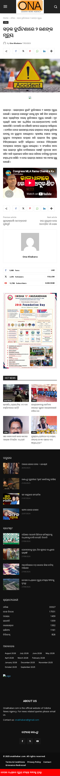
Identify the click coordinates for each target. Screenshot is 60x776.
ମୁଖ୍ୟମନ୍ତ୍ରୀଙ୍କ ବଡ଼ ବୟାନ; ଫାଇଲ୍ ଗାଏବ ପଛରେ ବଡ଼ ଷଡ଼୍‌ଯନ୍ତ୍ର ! (43, 439)
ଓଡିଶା (12, 18)
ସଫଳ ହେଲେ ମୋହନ (30, 510)
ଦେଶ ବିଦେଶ (7, 400)
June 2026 (37, 653)
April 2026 (9, 658)
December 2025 (28, 662)
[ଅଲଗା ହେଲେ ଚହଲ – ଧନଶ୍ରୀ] (11, 468)
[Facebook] (16, 51)
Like (53, 270)
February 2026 (38, 658)
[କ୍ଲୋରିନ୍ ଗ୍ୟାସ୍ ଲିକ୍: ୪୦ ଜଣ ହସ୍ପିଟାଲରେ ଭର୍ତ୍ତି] (16, 393)
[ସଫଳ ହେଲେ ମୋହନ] (11, 514)
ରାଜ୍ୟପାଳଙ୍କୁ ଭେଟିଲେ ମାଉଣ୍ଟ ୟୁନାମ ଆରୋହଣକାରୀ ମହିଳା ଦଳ (43, 407)
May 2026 (50, 653)
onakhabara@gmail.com (27, 719)
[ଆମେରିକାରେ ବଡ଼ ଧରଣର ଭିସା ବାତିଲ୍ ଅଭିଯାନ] (11, 569)
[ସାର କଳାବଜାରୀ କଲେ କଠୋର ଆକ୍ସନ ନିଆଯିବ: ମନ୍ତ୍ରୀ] (16, 425)
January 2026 (11, 662)
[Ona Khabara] (5, 43)
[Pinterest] (30, 51)
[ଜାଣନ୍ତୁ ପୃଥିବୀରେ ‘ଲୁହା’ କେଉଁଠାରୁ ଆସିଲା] (11, 483)
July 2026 (24, 653)
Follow (51, 276)
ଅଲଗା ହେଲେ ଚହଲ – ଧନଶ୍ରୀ (34, 464)
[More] (51, 51)
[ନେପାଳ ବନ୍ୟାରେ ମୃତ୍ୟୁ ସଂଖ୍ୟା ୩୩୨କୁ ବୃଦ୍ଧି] (11, 584)
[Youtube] (38, 741)
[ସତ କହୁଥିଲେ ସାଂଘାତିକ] (11, 499)
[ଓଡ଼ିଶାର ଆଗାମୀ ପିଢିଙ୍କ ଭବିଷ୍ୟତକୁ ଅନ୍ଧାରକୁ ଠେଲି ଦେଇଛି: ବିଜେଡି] (11, 538)
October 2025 (11, 667)
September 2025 (28, 667)
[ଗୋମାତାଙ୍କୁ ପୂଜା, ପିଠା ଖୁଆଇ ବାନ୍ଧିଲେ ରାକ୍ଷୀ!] (11, 554)
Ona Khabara (16, 43)
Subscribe (50, 283)
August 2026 (10, 653)
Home (5, 18)
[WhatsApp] (37, 51)
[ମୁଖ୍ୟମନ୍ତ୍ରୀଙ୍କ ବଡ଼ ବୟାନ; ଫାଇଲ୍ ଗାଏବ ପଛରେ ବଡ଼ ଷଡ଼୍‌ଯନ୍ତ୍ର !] (44, 425)
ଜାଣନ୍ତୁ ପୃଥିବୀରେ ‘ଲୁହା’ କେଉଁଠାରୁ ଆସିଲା (39, 479)
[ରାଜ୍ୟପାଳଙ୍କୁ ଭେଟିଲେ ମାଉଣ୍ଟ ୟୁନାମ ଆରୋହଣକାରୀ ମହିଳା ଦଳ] (44, 393)
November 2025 (46, 662)
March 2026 (23, 658)
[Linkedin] (44, 51)
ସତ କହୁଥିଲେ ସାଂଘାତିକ (31, 494)
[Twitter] (23, 51)
